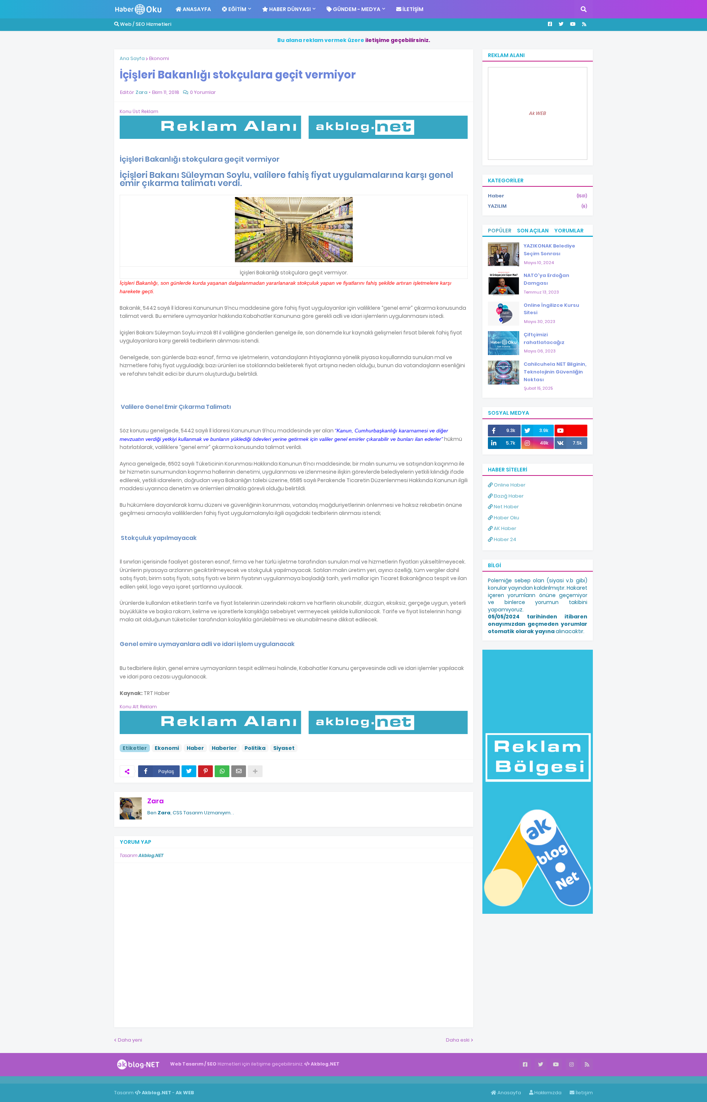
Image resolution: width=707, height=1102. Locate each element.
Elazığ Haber (508, 495)
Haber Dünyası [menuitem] (289, 9)
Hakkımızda (547, 1092)
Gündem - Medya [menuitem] (356, 9)
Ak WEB (537, 113)
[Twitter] (189, 771)
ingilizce (76, 1079)
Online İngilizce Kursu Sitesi (551, 309)
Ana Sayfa (132, 58)
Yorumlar (569, 230)
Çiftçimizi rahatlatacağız (544, 338)
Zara (155, 801)
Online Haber (509, 484)
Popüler (499, 230)
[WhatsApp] (222, 771)
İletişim (583, 1092)
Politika (255, 748)
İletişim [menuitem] (412, 9)
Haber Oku (506, 517)
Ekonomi (159, 58)
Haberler (224, 748)
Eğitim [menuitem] (236, 9)
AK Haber (504, 528)
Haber (195, 748)
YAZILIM (537, 206)
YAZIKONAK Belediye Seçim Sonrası (549, 249)
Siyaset (284, 748)
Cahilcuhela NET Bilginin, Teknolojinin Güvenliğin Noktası (555, 372)
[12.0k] (571, 430)
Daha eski (457, 1039)
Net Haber (506, 506)
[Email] (238, 771)
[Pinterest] (205, 771)
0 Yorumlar (203, 92)
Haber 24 (504, 539)
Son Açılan (533, 230)
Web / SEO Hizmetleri (145, 24)
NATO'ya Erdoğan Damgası (546, 279)
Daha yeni (130, 1039)
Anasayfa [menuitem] (196, 9)
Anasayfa (508, 1092)
